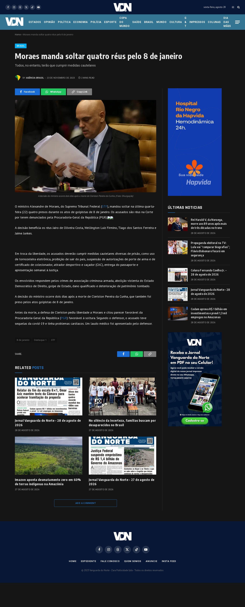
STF (104, 206)
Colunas (214, 22)
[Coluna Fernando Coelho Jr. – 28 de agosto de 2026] (178, 275)
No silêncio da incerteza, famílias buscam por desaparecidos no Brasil (122, 422)
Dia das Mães (227, 22)
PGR (64, 318)
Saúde (136, 22)
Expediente (88, 561)
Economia (80, 22)
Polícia (96, 22)
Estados (35, 22)
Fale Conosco (110, 561)
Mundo (161, 22)
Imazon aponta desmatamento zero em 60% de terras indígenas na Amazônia (48, 481)
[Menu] (237, 22)
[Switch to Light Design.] (233, 7)
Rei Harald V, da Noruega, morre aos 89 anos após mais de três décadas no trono (209, 224)
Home (18, 34)
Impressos (197, 22)
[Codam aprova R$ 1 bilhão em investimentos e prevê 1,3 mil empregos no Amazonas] (178, 313)
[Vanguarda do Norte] (122, 7)
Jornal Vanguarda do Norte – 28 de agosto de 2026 (48, 422)
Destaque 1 (40, 340)
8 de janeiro (23, 340)
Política (64, 22)
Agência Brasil (35, 78)
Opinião (49, 22)
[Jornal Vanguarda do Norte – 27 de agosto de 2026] (122, 456)
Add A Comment (85, 503)
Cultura (175, 22)
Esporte (110, 22)
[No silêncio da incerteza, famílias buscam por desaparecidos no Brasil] (122, 397)
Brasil (149, 22)
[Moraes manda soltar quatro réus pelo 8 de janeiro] (85, 146)
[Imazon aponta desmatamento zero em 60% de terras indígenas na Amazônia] (48, 456)
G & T (186, 22)
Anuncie (151, 561)
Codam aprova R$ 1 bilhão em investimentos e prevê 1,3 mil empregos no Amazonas (209, 313)
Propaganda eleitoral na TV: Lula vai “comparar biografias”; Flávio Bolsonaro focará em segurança (210, 249)
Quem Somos (132, 561)
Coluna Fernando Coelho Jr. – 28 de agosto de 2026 (209, 272)
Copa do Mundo (124, 22)
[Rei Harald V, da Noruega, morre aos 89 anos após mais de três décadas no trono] (178, 224)
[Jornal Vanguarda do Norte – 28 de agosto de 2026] (48, 397)
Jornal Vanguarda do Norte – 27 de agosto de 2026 (121, 481)
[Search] (238, 7)
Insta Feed (169, 561)
